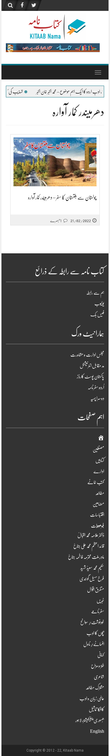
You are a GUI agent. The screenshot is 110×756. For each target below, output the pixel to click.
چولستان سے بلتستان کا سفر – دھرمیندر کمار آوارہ (62, 197)
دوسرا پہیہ (97, 398)
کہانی (100, 655)
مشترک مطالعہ (95, 688)
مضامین (98, 504)
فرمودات (97, 526)
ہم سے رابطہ (95, 293)
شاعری (99, 677)
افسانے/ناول (93, 644)
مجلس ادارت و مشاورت (87, 355)
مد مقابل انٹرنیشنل (92, 366)
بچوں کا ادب (95, 633)
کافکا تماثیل (96, 709)
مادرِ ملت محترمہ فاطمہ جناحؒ (86, 557)
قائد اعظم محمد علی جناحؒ (88, 546)
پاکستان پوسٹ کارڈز (90, 377)
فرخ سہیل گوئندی (91, 579)
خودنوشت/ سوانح (92, 622)
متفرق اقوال (95, 590)
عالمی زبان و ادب (91, 699)
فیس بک (97, 315)
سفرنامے (97, 611)
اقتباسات (97, 515)
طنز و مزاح (97, 666)
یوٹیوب (99, 304)
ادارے (99, 471)
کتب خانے (95, 482)
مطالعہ (99, 493)
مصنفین (98, 450)
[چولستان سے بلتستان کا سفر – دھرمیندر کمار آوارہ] (55, 162)
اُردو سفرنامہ (96, 388)
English (97, 731)
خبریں (100, 601)
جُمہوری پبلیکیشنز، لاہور (89, 720)
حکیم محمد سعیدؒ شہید (92, 568)
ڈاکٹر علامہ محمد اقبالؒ (90, 535)
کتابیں (99, 460)
